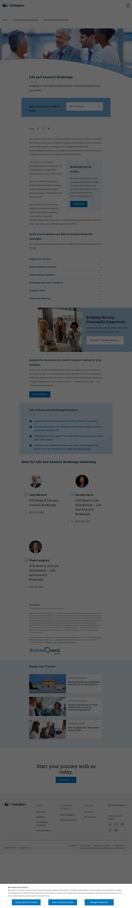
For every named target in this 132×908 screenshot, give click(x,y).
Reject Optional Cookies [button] (62, 902)
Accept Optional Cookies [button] (26, 902)
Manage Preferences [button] (99, 902)
